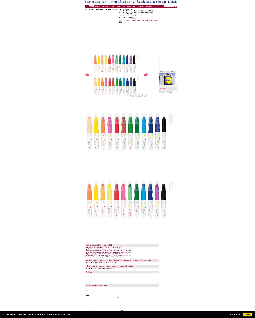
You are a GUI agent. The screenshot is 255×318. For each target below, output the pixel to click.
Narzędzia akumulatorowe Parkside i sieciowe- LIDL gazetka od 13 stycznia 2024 (109, 250)
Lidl (142, 11)
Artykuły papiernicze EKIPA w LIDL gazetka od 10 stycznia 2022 (104, 247)
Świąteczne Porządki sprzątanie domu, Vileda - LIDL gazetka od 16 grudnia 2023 (109, 255)
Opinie (123, 6)
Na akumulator (140, 6)
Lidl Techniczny (105, 6)
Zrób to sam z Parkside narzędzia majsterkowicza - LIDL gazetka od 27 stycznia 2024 (110, 249)
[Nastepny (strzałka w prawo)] (132, 74)
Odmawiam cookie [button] (234, 314)
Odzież (118, 6)
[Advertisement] (102, 24)
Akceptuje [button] (247, 314)
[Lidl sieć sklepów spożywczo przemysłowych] (167, 84)
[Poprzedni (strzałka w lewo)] (101, 74)
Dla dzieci (97, 6)
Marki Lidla (149, 6)
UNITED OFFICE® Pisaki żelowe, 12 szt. (104, 268)
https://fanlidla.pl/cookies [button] (61, 314)
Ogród (112, 6)
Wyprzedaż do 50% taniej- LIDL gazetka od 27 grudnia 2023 (103, 253)
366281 (133, 18)
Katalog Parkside (131, 6)
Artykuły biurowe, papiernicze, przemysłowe (104, 262)
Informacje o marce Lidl (166, 71)
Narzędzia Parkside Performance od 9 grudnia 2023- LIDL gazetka (105, 257)
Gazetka (91, 6)
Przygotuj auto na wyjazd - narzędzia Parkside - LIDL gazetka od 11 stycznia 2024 (109, 252)
